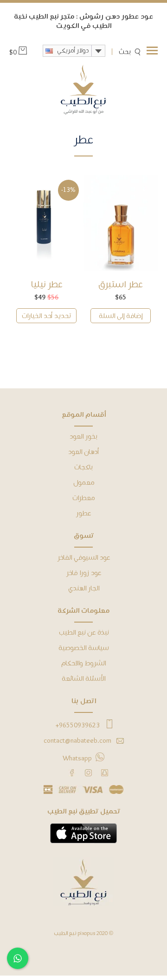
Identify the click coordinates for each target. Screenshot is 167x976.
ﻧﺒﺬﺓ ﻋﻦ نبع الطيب (84, 632)
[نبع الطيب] (83, 90)
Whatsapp (77, 758)
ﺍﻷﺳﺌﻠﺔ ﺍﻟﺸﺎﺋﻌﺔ (83, 679)
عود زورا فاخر (83, 573)
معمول (83, 483)
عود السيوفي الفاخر (84, 558)
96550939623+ (77, 725)
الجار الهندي (83, 588)
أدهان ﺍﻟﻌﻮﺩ (83, 452)
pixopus (86, 933)
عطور (83, 513)
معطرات (83, 498)
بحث (125, 52)
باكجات (83, 467)
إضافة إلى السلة (120, 316)
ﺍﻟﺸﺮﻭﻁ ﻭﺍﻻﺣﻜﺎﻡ (83, 663)
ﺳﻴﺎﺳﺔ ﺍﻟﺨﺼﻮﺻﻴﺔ (83, 648)
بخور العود (83, 436)
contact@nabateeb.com (77, 741)
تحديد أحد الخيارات (46, 316)
